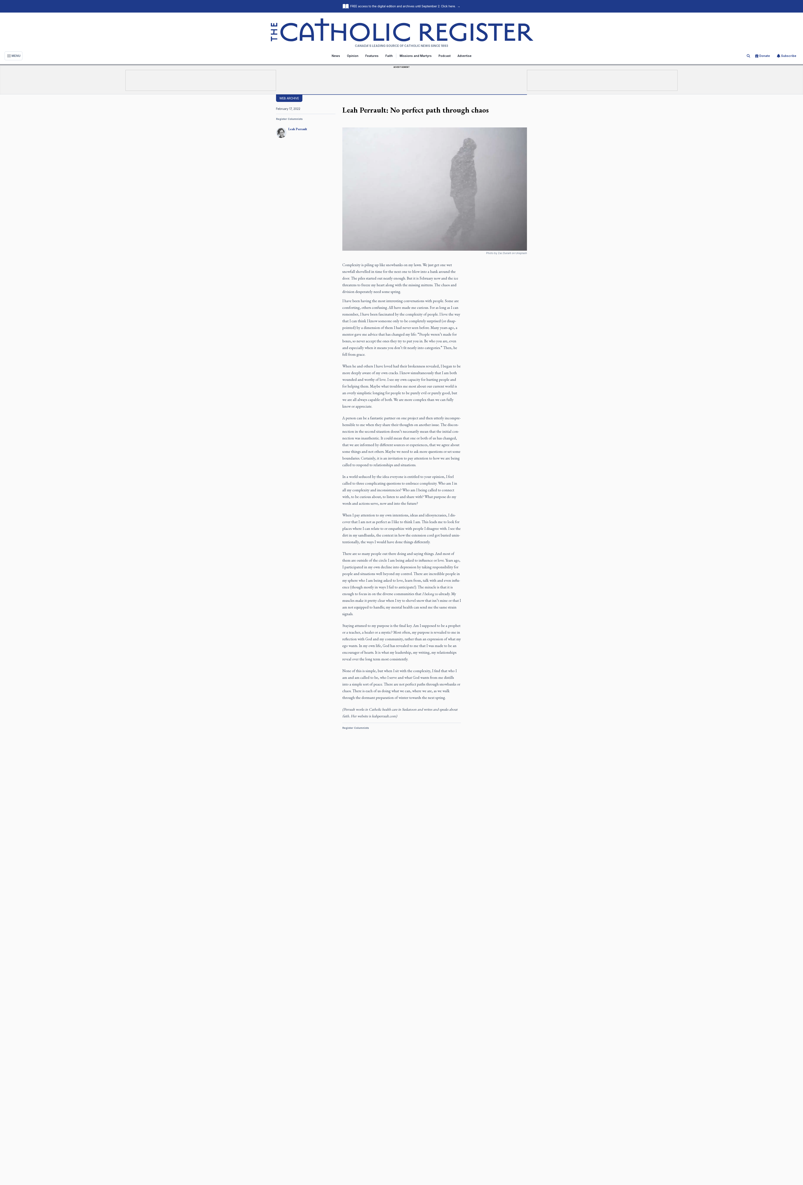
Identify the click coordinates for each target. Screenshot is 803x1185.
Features (371, 56)
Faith (389, 56)
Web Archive (289, 98)
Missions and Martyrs (416, 56)
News (336, 56)
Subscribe (788, 56)
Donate (764, 56)
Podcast (445, 56)
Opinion (352, 56)
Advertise (465, 56)
